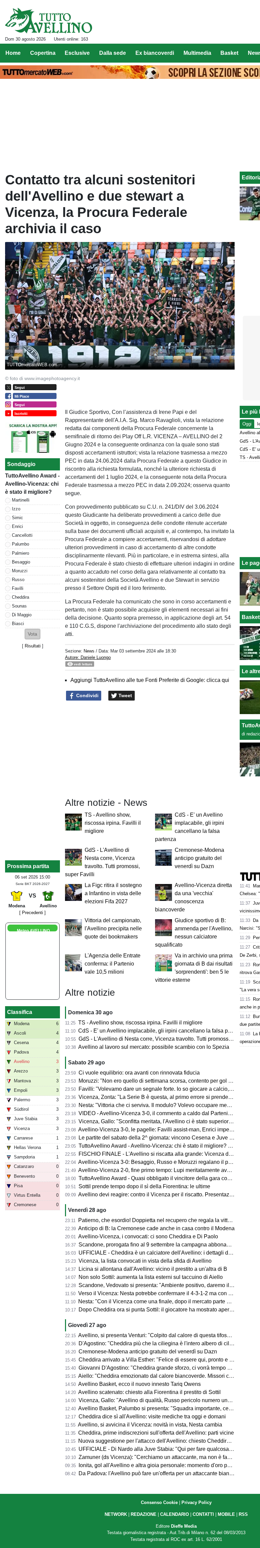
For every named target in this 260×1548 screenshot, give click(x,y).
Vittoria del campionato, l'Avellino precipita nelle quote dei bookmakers (113, 928)
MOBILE (226, 1514)
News (89, 651)
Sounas (19, 606)
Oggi (247, 423)
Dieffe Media (184, 1526)
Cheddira (20, 597)
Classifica (19, 1012)
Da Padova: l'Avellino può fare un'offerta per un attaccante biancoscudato (166, 1473)
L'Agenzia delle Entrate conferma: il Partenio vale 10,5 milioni (112, 964)
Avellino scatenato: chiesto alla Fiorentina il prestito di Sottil (149, 1392)
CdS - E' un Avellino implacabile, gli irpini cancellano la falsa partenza (162, 1031)
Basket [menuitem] (229, 53)
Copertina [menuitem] (43, 53)
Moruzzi (19, 570)
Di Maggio (21, 614)
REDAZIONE (143, 1514)
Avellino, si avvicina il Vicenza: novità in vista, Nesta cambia (150, 1425)
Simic (17, 517)
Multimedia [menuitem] (197, 53)
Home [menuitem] (13, 53)
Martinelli (20, 500)
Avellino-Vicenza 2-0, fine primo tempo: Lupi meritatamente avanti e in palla (168, 1170)
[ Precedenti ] (32, 912)
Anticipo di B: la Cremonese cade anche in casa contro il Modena (156, 1228)
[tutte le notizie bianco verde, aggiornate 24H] (48, 20)
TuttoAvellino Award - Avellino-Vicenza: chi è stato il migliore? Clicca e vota (169, 1146)
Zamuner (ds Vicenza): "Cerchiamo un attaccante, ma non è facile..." (160, 1457)
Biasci (18, 623)
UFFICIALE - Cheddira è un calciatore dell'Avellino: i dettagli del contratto (167, 1253)
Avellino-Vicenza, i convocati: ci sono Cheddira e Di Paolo (148, 1236)
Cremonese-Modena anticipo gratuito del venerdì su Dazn (199, 858)
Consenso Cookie (159, 1502)
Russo (18, 579)
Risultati (33, 645)
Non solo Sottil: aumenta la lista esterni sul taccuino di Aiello (151, 1277)
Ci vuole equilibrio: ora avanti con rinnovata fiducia (139, 1073)
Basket (251, 617)
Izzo (16, 508)
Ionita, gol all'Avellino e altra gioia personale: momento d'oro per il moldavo (168, 1465)
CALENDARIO (174, 1514)
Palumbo (20, 544)
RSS (243, 1514)
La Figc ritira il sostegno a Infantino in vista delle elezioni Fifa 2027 (113, 893)
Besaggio (21, 562)
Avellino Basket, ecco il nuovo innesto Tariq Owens (139, 1384)
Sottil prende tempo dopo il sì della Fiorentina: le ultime (144, 1186)
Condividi (87, 695)
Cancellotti (22, 535)
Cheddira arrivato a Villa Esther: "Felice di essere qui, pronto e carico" (162, 1360)
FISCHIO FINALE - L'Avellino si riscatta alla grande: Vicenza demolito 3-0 (167, 1154)
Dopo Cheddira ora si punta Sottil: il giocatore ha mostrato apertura (158, 1309)
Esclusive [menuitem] (77, 53)
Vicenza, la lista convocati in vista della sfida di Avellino (145, 1261)
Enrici (17, 526)
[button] (32, 634)
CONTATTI (203, 1514)
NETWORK (116, 1514)
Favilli (17, 588)
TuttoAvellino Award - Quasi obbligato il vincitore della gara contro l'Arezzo (168, 1178)
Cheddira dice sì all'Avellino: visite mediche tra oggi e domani (152, 1416)
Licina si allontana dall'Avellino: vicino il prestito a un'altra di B (153, 1269)
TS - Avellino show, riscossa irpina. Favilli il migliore (113, 823)
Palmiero (20, 553)
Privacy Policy (196, 1502)
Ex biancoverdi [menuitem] (154, 53)
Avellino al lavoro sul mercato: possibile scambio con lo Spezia (153, 1047)
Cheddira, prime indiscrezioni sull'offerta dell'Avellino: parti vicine (156, 1433)
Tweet (124, 695)
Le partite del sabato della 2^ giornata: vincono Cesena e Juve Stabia (162, 1138)
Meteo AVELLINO (33, 930)
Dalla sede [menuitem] (112, 53)
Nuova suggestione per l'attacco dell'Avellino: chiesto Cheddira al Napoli (165, 1441)
